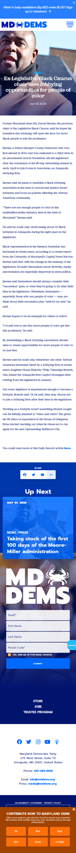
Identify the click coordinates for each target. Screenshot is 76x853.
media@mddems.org (42, 784)
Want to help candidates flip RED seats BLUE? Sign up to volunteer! (38, 9)
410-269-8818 (43, 771)
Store (38, 701)
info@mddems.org (42, 779)
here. (67, 448)
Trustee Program (38, 712)
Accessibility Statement (28, 803)
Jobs (38, 706)
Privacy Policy (52, 803)
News (38, 73)
